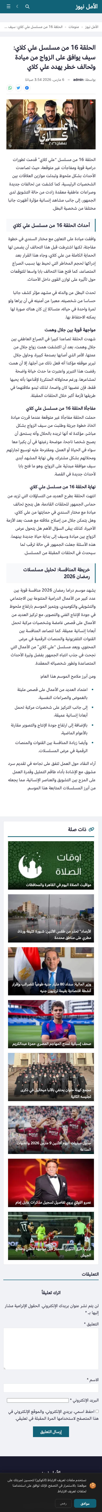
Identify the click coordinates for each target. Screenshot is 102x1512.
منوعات (74, 26)
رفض (63, 1503)
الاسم (93, 1380)
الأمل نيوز (87, 6)
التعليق (91, 1324)
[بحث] (27, 6)
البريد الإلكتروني (84, 1400)
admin (78, 79)
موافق (85, 1503)
